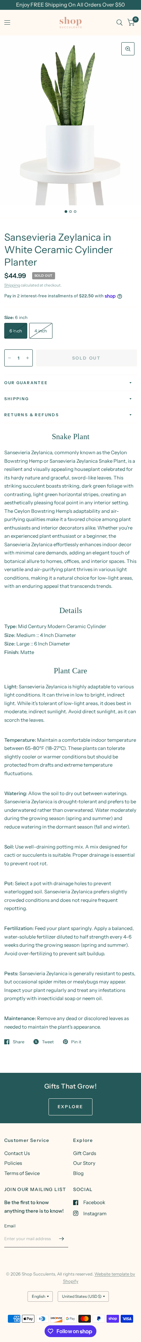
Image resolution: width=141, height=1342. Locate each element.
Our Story (84, 1163)
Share (18, 1041)
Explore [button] (70, 1106)
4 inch (40, 330)
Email (9, 1225)
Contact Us (17, 1153)
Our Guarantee (26, 382)
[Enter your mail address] (61, 1238)
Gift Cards (84, 1153)
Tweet (48, 1041)
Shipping (12, 285)
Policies (13, 1163)
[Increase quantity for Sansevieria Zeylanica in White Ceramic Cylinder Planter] (27, 358)
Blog (78, 1173)
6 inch (16, 330)
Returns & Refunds (31, 414)
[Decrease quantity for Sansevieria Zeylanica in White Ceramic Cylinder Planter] (9, 358)
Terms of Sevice (22, 1173)
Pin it (76, 1041)
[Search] (119, 22)
